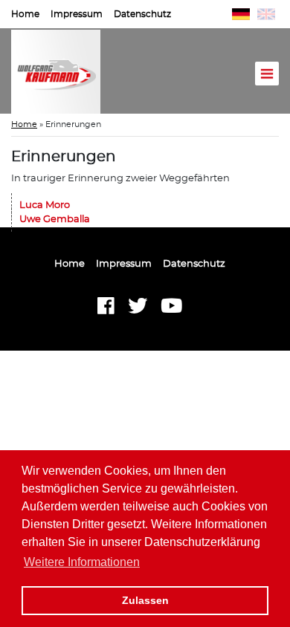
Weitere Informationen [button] (82, 562)
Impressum (77, 14)
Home (25, 14)
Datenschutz (142, 14)
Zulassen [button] (145, 600)
